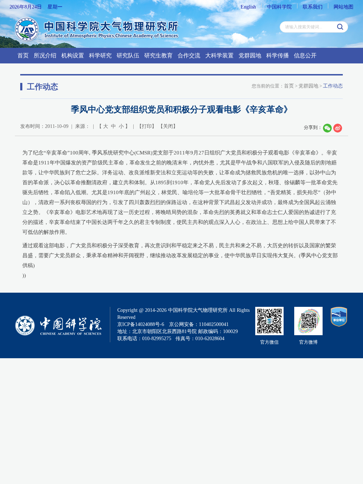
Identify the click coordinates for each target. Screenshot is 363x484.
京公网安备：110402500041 (199, 324)
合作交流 (189, 55)
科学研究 (100, 55)
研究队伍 (128, 55)
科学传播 (277, 55)
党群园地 (250, 55)
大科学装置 (219, 55)
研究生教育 (158, 55)
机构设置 (72, 55)
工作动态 (333, 86)
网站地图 (343, 7)
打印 (147, 126)
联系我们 (313, 7)
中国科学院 (279, 7)
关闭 (168, 126)
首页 (23, 55)
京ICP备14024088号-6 (140, 324)
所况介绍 (45, 55)
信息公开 (305, 55)
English (248, 7)
